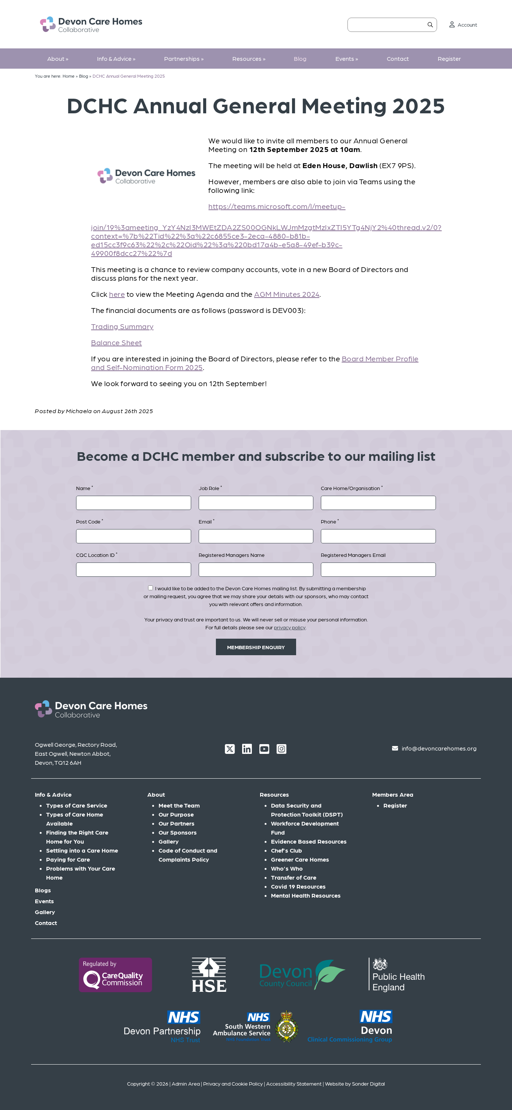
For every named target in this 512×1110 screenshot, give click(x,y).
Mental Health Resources (306, 895)
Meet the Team (179, 805)
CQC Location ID (96, 554)
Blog (300, 58)
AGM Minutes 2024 (286, 293)
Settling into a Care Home (82, 850)
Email (206, 521)
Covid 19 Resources (298, 886)
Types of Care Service (76, 805)
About (57, 58)
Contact (398, 58)
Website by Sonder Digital (355, 1083)
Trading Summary (122, 326)
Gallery (45, 911)
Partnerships (184, 58)
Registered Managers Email (353, 555)
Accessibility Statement (294, 1083)
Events (346, 58)
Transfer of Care (293, 877)
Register (449, 58)
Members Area (392, 794)
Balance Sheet (116, 342)
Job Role (210, 487)
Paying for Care (68, 859)
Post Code (89, 521)
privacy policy (289, 627)
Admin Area (186, 1083)
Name (84, 487)
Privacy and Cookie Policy (233, 1083)
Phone (330, 521)
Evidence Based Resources (309, 841)
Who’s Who (287, 868)
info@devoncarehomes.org (439, 748)
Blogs (43, 889)
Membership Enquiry (256, 647)
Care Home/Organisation (352, 487)
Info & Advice (116, 58)
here (117, 293)
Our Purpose (176, 814)
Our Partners (177, 823)
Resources (248, 58)
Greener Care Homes (300, 859)
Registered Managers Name (232, 555)
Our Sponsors (178, 832)
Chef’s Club (286, 850)
